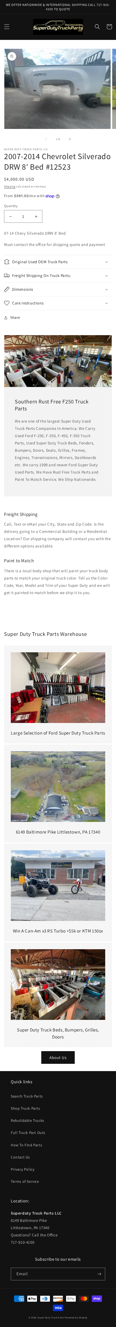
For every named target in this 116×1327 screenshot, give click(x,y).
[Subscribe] (99, 1274)
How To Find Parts (26, 1145)
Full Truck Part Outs (28, 1132)
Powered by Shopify (76, 1317)
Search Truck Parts (27, 1096)
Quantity (11, 206)
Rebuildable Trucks (27, 1120)
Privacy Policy (22, 1169)
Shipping (9, 186)
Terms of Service (25, 1181)
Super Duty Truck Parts (50, 1317)
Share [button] (15, 317)
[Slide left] (46, 139)
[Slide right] (70, 139)
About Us (58, 1057)
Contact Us (20, 1157)
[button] (7, 27)
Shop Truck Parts (25, 1108)
